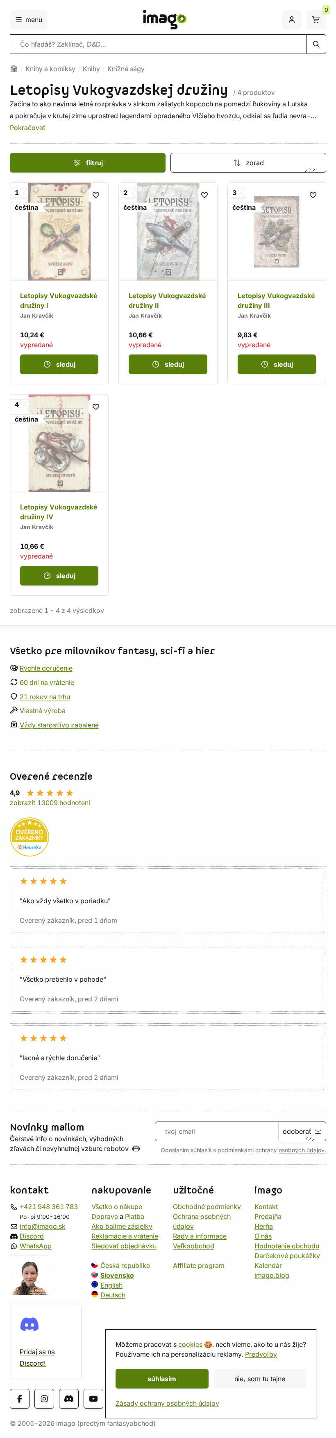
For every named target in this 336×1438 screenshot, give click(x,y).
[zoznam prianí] (96, 195)
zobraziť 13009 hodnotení (50, 803)
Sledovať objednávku (124, 1246)
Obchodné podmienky (207, 1206)
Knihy (91, 69)
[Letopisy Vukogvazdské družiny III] (277, 283)
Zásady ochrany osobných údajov (167, 1403)
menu (33, 20)
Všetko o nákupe (116, 1206)
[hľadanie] (316, 44)
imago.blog (271, 1275)
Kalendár (268, 1265)
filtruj (94, 163)
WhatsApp (36, 1246)
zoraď (255, 163)
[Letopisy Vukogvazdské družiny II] (168, 283)
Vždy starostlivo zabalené (59, 725)
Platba (134, 1216)
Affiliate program (199, 1265)
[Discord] (69, 1399)
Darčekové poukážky (287, 1256)
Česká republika (125, 1265)
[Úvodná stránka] (14, 69)
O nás (263, 1236)
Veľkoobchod (193, 1246)
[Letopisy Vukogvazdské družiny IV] (59, 495)
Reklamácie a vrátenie (124, 1236)
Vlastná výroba (43, 711)
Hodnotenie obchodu (286, 1246)
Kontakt (266, 1206)
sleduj (65, 364)
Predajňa (268, 1216)
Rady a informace (200, 1236)
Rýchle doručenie (46, 668)
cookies (190, 1344)
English (111, 1285)
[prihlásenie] (292, 19)
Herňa (263, 1226)
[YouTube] (93, 1399)
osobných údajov (302, 1150)
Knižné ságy (126, 69)
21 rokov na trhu (45, 697)
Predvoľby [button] (261, 1354)
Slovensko (117, 1275)
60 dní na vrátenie (47, 682)
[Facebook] (20, 1399)
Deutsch (112, 1295)
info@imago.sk (43, 1226)
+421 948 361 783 (49, 1206)
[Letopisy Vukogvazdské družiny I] (59, 283)
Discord (32, 1236)
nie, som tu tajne (259, 1379)
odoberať (297, 1131)
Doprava (104, 1216)
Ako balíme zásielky (121, 1226)
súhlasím (162, 1379)
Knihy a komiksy (50, 69)
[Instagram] (44, 1399)
